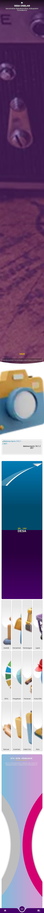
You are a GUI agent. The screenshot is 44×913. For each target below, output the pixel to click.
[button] (16, 625)
